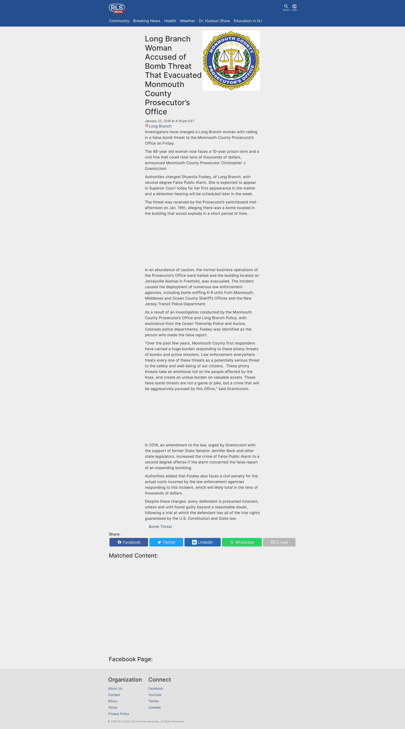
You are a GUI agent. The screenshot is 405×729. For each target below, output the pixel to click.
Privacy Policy (118, 714)
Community (119, 21)
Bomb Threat (160, 526)
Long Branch (160, 126)
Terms (112, 707)
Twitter (169, 542)
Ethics (112, 701)
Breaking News (146, 21)
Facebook (131, 542)
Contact (114, 695)
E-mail (281, 542)
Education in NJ (248, 21)
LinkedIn (205, 542)
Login (294, 10)
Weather (187, 21)
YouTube (154, 695)
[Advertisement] (202, 241)
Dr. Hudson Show (214, 21)
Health (170, 21)
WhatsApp (244, 542)
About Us (115, 688)
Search (286, 10)
